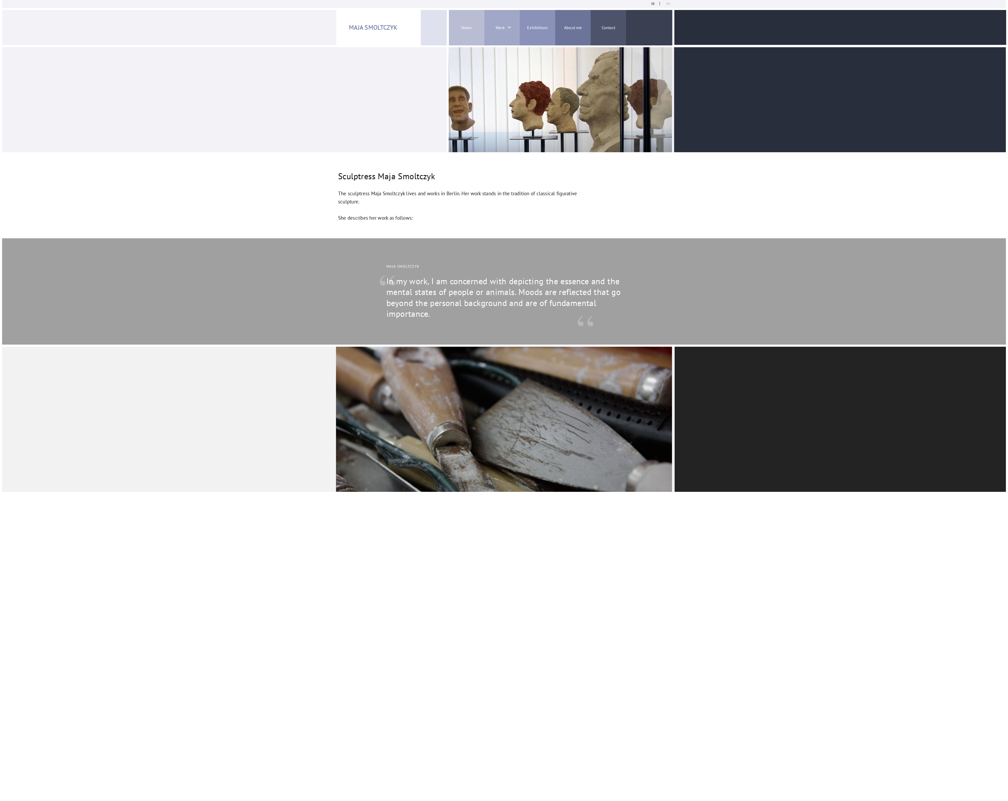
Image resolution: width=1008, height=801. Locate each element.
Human (486, 79)
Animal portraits (486, 65)
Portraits (486, 51)
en (668, 4)
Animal (486, 93)
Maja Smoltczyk (373, 27)
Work (500, 27)
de (653, 4)
